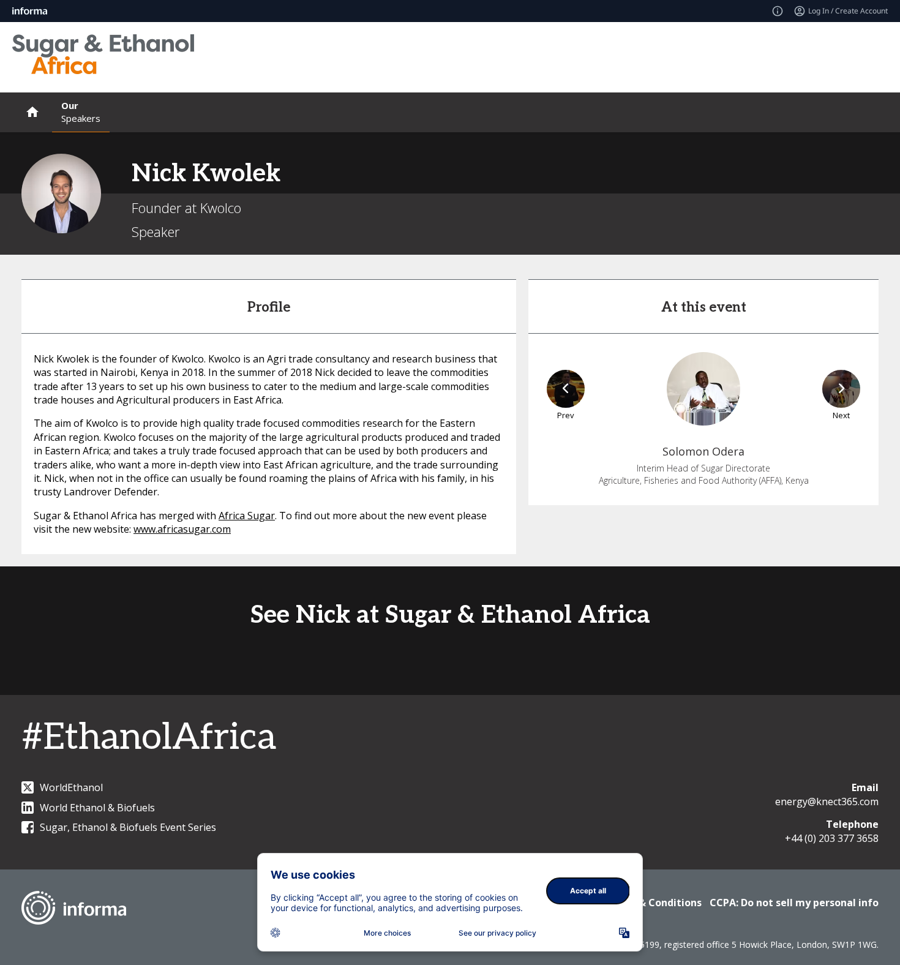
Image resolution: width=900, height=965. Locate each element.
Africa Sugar (247, 515)
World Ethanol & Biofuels (97, 807)
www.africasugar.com (182, 529)
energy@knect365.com (827, 801)
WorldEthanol (71, 787)
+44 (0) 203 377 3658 (832, 838)
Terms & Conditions (653, 902)
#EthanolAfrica (148, 738)
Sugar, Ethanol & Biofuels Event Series (128, 827)
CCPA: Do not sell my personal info (794, 902)
